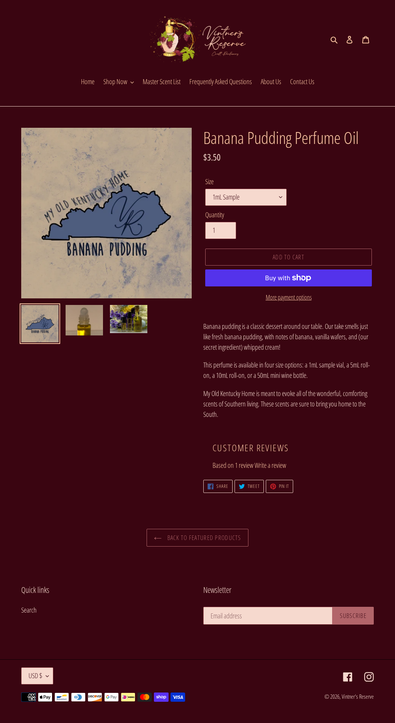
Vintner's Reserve (358, 696)
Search (29, 610)
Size (209, 181)
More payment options (289, 297)
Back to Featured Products (203, 537)
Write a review (270, 465)
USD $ (35, 675)
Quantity (214, 214)
